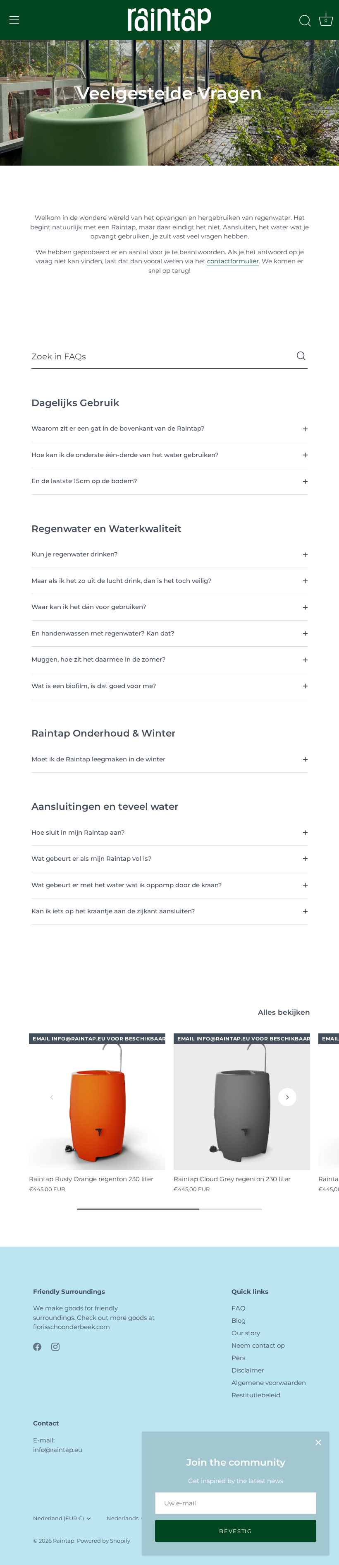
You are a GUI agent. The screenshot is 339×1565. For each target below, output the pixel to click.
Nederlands (122, 1518)
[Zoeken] (305, 21)
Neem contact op (258, 1345)
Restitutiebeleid (256, 1395)
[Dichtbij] (318, 1442)
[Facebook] (37, 1346)
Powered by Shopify (103, 1541)
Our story (246, 1333)
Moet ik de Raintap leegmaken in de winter (98, 759)
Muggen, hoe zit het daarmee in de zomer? (98, 659)
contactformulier (233, 261)
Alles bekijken (284, 1012)
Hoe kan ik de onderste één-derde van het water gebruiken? (125, 455)
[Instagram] (55, 1346)
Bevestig (235, 1531)
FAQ (239, 1308)
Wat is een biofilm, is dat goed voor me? (93, 686)
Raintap (63, 1541)
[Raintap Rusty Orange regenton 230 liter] (97, 1101)
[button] (52, 1097)
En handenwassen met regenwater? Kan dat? (102, 633)
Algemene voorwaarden (269, 1383)
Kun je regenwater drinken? (74, 554)
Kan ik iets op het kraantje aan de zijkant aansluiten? (113, 911)
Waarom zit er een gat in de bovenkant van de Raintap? (118, 428)
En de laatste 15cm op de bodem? (84, 481)
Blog (239, 1320)
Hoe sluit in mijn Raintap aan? (78, 832)
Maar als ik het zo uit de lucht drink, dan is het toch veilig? (121, 581)
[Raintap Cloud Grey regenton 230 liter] (242, 1101)
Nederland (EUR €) (58, 1518)
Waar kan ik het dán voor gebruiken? (88, 607)
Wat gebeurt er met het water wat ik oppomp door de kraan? (126, 885)
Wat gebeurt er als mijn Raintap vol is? (91, 858)
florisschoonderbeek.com (71, 1327)
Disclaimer (248, 1370)
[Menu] (14, 20)
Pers (238, 1358)
